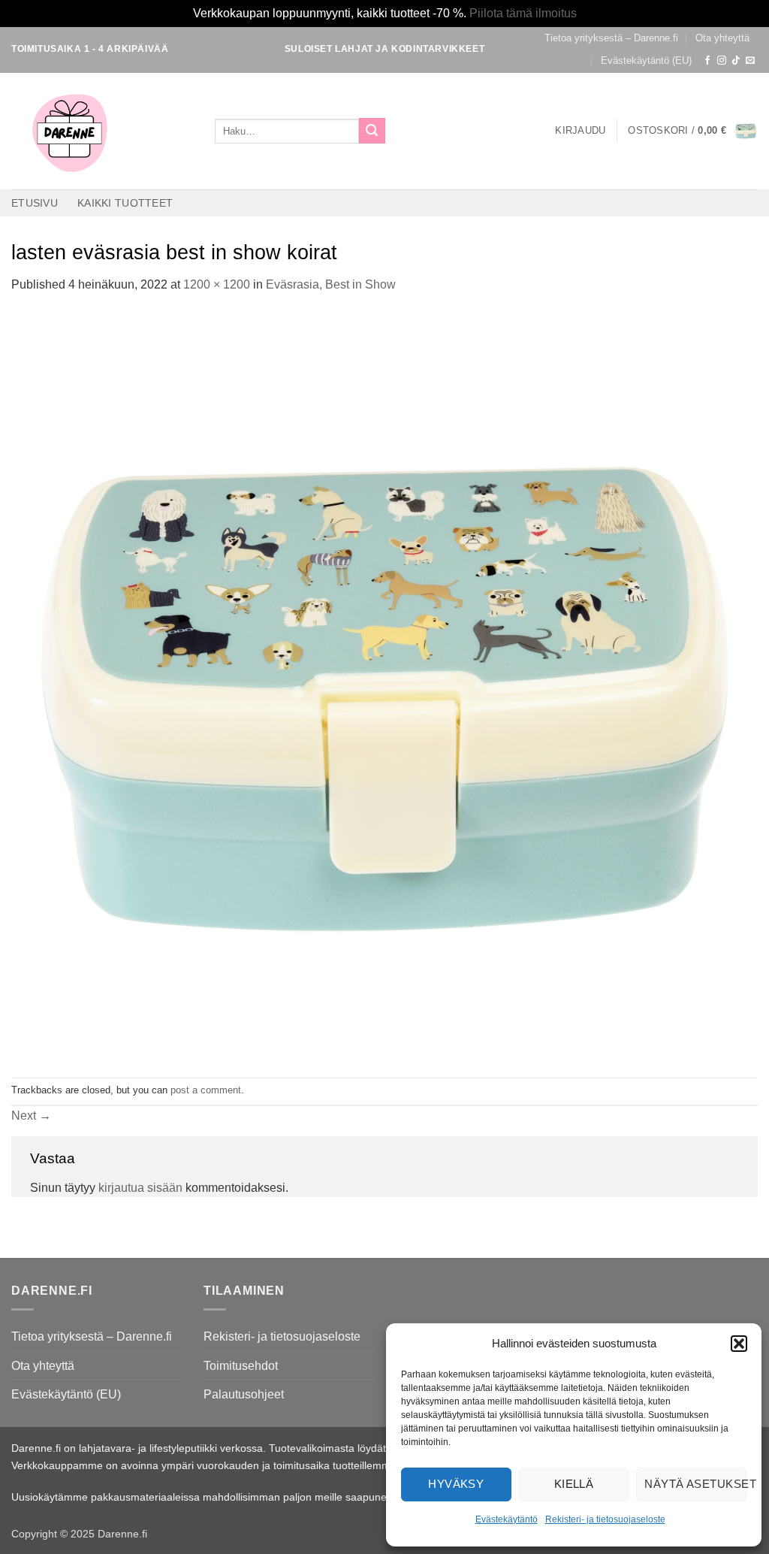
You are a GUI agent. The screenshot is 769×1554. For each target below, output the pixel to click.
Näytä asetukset (695, 1483)
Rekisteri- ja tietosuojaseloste (605, 1519)
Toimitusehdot (241, 1365)
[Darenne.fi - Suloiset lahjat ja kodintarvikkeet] (101, 131)
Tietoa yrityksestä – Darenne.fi (611, 38)
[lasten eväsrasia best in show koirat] (384, 685)
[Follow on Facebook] (707, 61)
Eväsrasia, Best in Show (331, 284)
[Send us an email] (750, 61)
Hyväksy (456, 1483)
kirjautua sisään (140, 1187)
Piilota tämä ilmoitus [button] (523, 13)
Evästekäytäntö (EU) (646, 60)
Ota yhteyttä (722, 38)
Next (31, 1115)
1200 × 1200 (216, 284)
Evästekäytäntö (506, 1519)
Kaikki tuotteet (125, 203)
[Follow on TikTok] (735, 61)
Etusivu (34, 203)
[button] (738, 1343)
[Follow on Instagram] (721, 61)
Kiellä (574, 1483)
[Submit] (371, 131)
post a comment (205, 1090)
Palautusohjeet (244, 1394)
